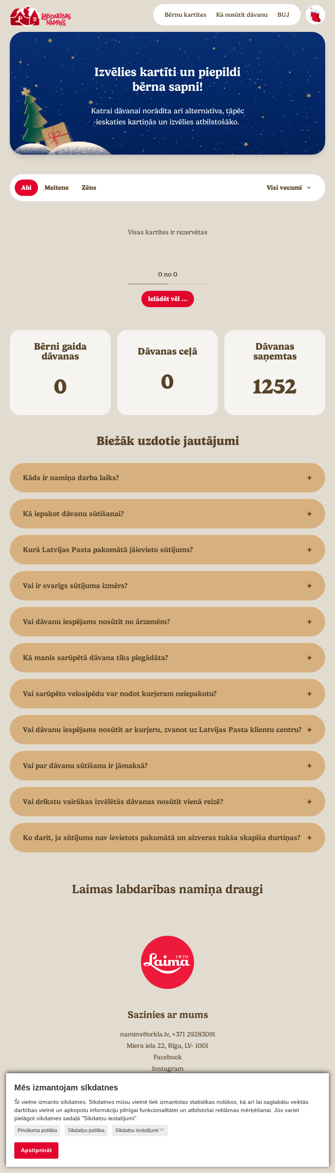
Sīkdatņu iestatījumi (137, 1130)
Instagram (167, 1068)
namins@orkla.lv (144, 1034)
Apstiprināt (36, 1150)
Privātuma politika (37, 1130)
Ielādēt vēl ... (168, 299)
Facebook (168, 1057)
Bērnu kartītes (185, 14)
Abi (26, 187)
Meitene (57, 187)
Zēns (89, 187)
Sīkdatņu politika (86, 1130)
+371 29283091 (193, 1034)
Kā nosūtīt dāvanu (242, 14)
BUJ (283, 14)
